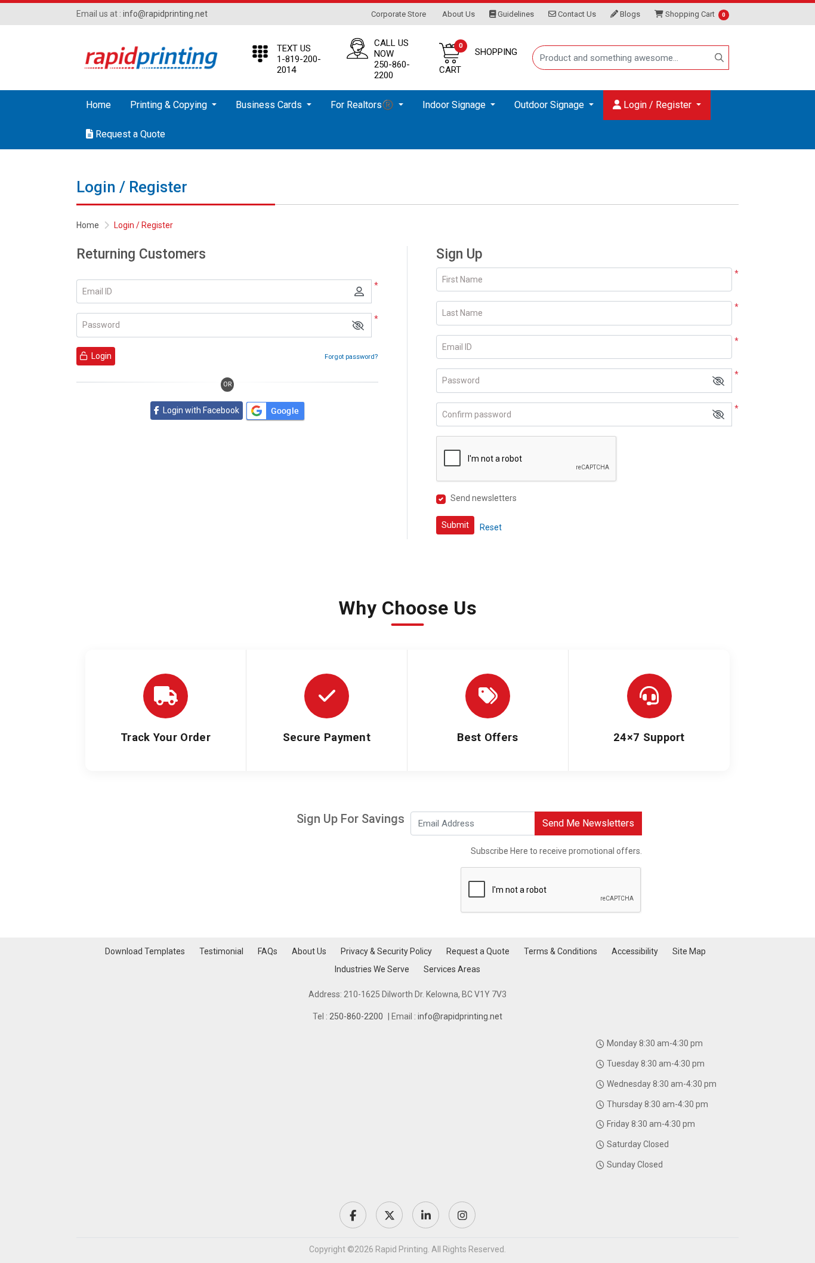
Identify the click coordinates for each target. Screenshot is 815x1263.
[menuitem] (98, 105)
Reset (491, 527)
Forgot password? (351, 357)
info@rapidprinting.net (165, 14)
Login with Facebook (199, 410)
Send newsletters (483, 498)
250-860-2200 (356, 1016)
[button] (358, 325)
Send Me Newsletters (588, 823)
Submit (455, 525)
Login (100, 356)
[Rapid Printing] (151, 57)
